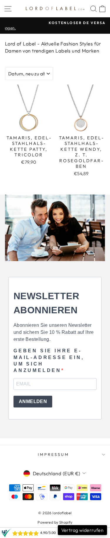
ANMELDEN (33, 401)
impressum (54, 454)
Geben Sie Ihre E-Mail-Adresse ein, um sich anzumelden (48, 360)
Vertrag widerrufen (82, 530)
